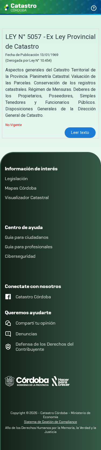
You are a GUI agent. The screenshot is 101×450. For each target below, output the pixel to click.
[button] (80, 132)
